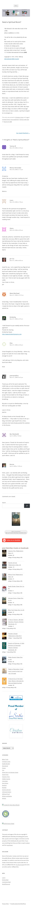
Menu (16, 5)
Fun (3, 770)
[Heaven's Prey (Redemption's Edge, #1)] (5, 553)
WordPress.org (6, 884)
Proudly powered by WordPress (18, 903)
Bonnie (12, 464)
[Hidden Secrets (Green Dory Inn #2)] (5, 660)
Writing (4, 798)
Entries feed (5, 880)
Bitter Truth (5, 759)
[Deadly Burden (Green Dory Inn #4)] (5, 589)
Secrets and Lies (6, 790)
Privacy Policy (5, 903)
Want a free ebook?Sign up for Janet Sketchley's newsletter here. (16, 532)
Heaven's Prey (6, 777)
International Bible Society (11, 59)
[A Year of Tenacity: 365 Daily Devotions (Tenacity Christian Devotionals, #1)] (5, 622)
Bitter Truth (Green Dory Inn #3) (16, 610)
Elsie (11, 343)
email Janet (10, 845)
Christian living (6, 119)
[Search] (27, 506)
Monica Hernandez (15, 168)
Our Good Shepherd (23, 133)
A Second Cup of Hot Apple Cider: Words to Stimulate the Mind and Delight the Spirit (15, 681)
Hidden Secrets (6, 779)
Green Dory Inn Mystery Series (10, 772)
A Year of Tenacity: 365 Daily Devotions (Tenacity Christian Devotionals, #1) (15, 622)
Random (4, 785)
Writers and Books (7, 796)
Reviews (4, 787)
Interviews (5, 781)
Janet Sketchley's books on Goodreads (15, 548)
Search (4, 502)
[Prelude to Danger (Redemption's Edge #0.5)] (5, 636)
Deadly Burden (6, 764)
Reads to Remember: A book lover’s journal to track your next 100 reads (15, 671)
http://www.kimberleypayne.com (12, 334)
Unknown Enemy (6, 792)
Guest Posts (5, 774)
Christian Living (19, 117)
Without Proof (6, 794)
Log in (3, 877)
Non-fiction (5, 783)
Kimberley (13, 317)
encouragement (14, 119)
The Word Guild (20, 865)
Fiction (4, 768)
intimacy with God (24, 119)
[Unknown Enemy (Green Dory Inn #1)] (5, 601)
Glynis (12, 228)
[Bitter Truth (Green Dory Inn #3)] (5, 612)
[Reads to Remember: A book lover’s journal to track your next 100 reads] (5, 671)
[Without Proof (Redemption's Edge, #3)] (5, 577)
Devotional (5, 766)
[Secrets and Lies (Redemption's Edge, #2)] (5, 565)
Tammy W (13, 146)
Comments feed (6, 882)
